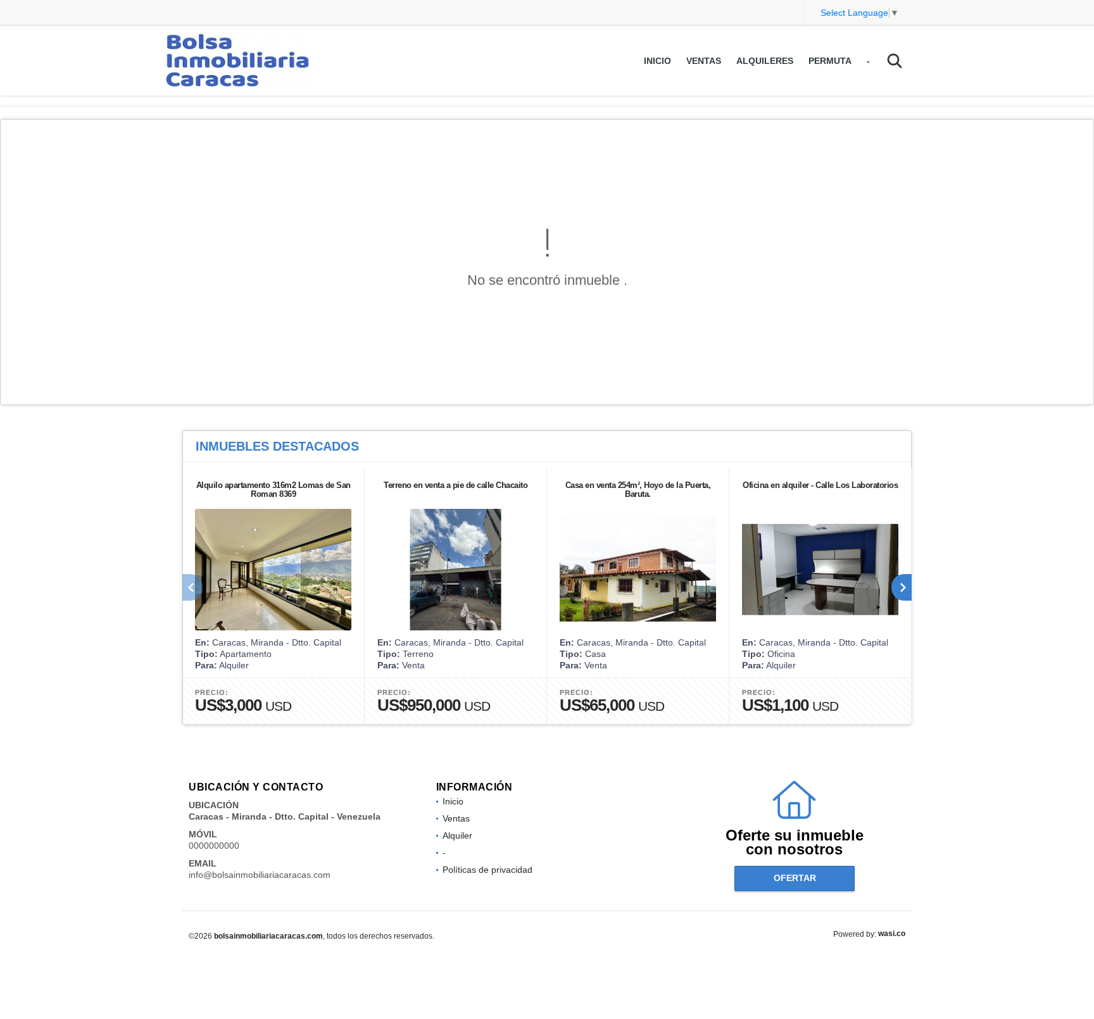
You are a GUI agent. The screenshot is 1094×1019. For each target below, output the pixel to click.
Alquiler (457, 835)
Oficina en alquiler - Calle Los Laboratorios (820, 485)
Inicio (657, 61)
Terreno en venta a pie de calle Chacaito (455, 485)
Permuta (830, 61)
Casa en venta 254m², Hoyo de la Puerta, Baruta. (638, 489)
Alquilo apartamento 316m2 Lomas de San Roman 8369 (273, 489)
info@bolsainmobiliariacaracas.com (259, 875)
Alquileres (764, 61)
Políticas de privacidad (487, 870)
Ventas (703, 61)
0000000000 (214, 846)
